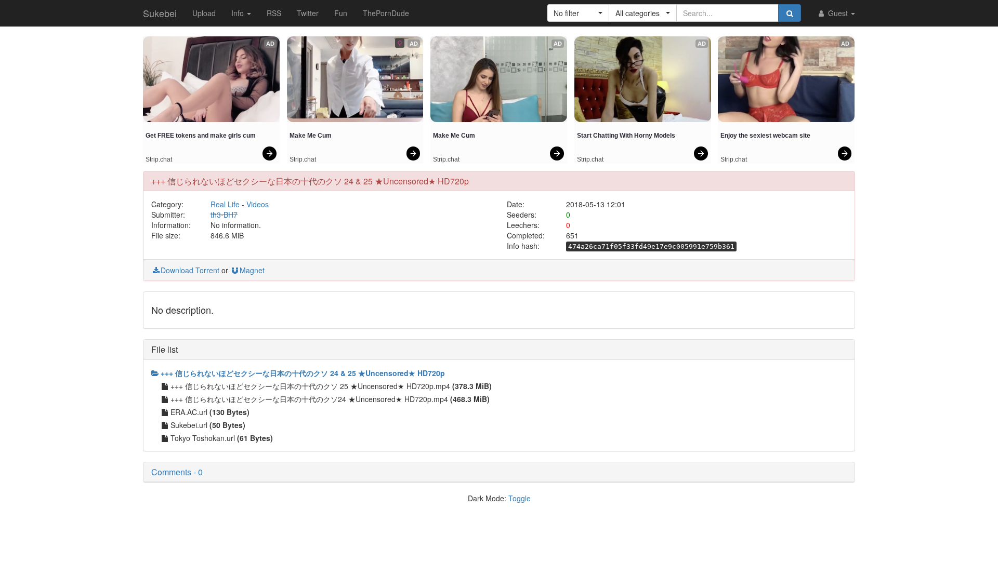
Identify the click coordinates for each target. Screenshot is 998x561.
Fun (340, 13)
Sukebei (160, 13)
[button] (578, 13)
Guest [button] (838, 13)
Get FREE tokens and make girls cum (201, 135)
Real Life (225, 204)
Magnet (252, 270)
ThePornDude (386, 13)
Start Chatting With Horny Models (626, 135)
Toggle (519, 498)
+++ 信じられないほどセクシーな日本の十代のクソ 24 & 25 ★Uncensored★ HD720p (303, 373)
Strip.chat (159, 159)
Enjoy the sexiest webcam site (765, 135)
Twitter (308, 13)
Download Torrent (190, 270)
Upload (204, 13)
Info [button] (238, 13)
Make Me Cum (311, 135)
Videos (257, 204)
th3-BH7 (224, 214)
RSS (274, 13)
